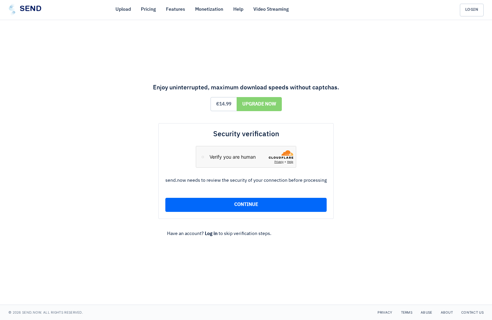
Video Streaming (271, 9)
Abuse (426, 312)
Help (238, 9)
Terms (407, 312)
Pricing (148, 9)
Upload (123, 9)
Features (175, 9)
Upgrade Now (259, 104)
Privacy (385, 312)
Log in (211, 233)
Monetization (209, 9)
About (447, 312)
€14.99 (223, 104)
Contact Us (472, 312)
